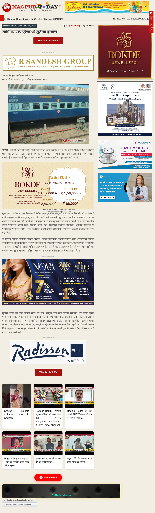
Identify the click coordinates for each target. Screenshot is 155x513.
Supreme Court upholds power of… (20, 505)
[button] (16, 406)
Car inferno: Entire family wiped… (19, 500)
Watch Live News (48, 40)
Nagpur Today (73, 25)
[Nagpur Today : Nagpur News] (31, 8)
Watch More (50, 477)
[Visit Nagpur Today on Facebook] (148, 19)
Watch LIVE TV (48, 372)
